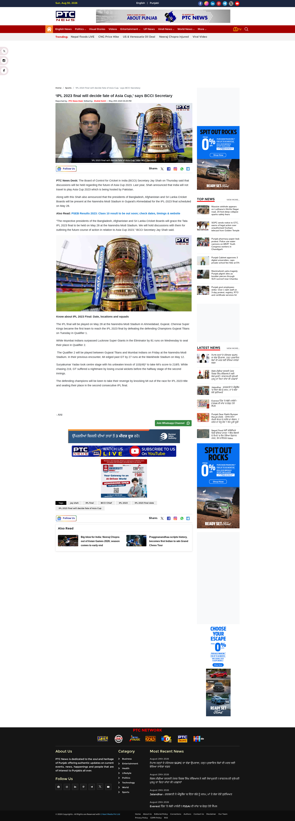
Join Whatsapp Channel (170, 423)
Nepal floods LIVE (82, 36)
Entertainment (129, 29)
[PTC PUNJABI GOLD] (150, 738)
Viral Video (200, 36)
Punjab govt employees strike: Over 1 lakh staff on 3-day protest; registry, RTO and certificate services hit (224, 291)
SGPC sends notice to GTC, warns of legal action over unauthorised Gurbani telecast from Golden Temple (225, 226)
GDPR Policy (156, 818)
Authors (187, 814)
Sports (68, 88)
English (140, 3)
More (201, 29)
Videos (113, 29)
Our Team (222, 814)
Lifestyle (126, 773)
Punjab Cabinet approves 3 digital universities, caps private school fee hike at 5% (225, 260)
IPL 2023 (123, 503)
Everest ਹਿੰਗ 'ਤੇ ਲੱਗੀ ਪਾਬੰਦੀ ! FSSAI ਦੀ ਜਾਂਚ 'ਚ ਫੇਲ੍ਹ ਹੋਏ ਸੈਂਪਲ (224, 403)
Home (58, 88)
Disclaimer (211, 814)
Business (127, 758)
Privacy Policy (141, 818)
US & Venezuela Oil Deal (139, 36)
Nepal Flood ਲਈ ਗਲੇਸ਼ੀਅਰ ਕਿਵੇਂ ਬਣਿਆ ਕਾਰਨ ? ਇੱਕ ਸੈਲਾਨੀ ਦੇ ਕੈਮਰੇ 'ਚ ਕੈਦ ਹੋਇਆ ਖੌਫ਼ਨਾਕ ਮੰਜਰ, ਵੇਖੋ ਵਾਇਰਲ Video (225, 434)
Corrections (175, 814)
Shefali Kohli (100, 101)
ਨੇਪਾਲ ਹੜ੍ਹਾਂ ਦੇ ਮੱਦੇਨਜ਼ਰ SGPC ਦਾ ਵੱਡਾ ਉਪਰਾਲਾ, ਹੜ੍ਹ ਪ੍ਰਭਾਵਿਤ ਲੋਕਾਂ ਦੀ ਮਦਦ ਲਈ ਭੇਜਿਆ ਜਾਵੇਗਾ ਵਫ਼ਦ (225, 359)
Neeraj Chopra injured (174, 36)
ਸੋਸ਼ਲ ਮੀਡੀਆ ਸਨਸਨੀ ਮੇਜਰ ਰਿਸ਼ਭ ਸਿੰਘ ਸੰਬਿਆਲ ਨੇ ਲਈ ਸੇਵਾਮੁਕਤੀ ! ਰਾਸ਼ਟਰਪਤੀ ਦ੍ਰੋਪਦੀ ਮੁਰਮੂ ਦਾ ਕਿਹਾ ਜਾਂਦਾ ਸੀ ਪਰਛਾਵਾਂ (224, 375)
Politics (79, 29)
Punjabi (154, 3)
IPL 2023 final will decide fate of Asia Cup (80, 508)
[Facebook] (168, 169)
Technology (128, 782)
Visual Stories (97, 29)
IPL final (90, 503)
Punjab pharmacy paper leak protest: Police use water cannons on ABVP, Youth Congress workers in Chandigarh (225, 244)
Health (125, 768)
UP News (149, 29)
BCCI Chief (106, 503)
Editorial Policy (161, 814)
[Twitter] (162, 169)
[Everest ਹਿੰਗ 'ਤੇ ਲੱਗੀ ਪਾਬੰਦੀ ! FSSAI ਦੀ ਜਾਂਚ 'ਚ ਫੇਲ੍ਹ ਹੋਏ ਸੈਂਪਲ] (203, 403)
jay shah (74, 503)
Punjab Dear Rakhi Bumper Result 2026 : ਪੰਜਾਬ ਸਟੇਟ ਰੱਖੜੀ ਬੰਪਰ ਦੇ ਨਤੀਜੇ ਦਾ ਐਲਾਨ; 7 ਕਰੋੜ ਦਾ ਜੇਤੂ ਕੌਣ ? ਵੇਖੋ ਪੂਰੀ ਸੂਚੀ (225, 418)
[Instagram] (175, 169)
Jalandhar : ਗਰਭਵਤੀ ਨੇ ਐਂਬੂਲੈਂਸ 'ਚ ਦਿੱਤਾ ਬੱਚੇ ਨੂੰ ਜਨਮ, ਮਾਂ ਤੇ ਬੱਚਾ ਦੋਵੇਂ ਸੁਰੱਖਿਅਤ (225, 390)
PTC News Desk (76, 101)
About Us (147, 814)
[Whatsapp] (182, 169)
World (125, 787)
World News (184, 29)
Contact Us (199, 814)
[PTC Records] (118, 738)
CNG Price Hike (108, 36)
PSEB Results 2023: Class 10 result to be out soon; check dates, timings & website (125, 213)
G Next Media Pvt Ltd (110, 814)
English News (63, 29)
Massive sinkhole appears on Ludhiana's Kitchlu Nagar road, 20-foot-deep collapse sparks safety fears (225, 210)
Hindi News (165, 29)
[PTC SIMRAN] (182, 738)
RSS (166, 818)
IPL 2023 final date (144, 503)
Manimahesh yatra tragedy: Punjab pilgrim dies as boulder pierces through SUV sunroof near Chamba (224, 275)
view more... (233, 200)
